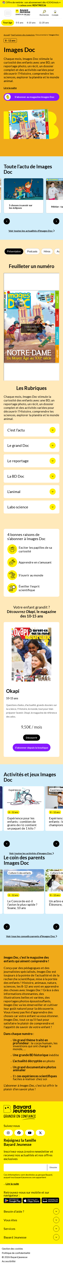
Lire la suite (10, 87)
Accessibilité (8, 1261)
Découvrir (31, 737)
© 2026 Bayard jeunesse (14, 1257)
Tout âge (7, 22)
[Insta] (8, 1133)
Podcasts (32, 251)
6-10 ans (31, 22)
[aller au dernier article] (7, 844)
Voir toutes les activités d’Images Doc (30, 853)
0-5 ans (19, 22)
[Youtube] (29, 1133)
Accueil (7, 35)
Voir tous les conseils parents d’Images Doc (31, 936)
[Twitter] (40, 1133)
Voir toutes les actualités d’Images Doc (31, 230)
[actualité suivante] (56, 221)
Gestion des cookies (12, 1248)
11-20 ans (44, 22)
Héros (47, 251)
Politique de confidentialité (16, 1252)
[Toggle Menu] (7, 13)
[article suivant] (56, 844)
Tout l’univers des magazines (23, 35)
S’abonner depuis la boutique (31, 747)
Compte (55, 15)
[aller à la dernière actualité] (7, 221)
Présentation (14, 251)
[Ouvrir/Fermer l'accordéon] (53, 430)
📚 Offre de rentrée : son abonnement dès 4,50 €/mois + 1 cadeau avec (31, 4)
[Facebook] (19, 1133)
